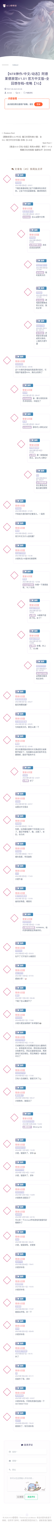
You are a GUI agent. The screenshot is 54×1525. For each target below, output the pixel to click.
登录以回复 (20, 180)
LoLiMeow (32, 1517)
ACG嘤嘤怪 (13, 1517)
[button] (20, 1497)
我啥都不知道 (21, 1351)
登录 (38, 104)
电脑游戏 (29, 93)
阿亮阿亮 (19, 1395)
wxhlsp (18, 1214)
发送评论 (31, 1497)
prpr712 (19, 1262)
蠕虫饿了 (19, 1095)
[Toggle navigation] (48, 5)
